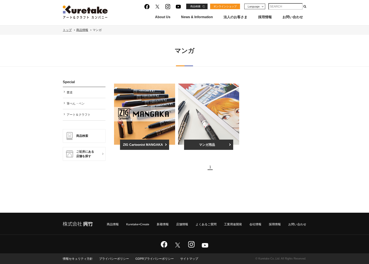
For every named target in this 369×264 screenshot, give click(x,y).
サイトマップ (189, 258)
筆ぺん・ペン (76, 103)
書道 (70, 92)
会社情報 (255, 224)
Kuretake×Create (137, 224)
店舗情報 (182, 224)
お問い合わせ (293, 17)
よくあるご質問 (206, 224)
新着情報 (163, 224)
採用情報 (265, 17)
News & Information (197, 17)
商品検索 (195, 6)
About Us (162, 17)
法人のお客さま (235, 17)
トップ (67, 30)
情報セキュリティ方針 (78, 258)
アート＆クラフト (79, 114)
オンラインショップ (225, 6)
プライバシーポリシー (114, 258)
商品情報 (82, 30)
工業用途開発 (233, 224)
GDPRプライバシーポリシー (154, 258)
